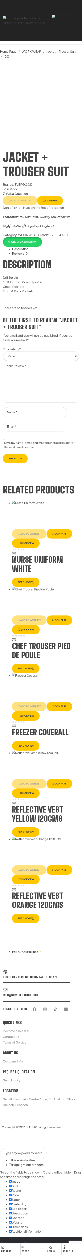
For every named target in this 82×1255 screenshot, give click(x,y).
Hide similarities (23, 1160)
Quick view (27, 543)
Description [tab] (20, 249)
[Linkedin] (66, 1009)
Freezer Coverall (40, 732)
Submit (13, 458)
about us (68, 1251)
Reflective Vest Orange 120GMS (37, 900)
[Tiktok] (55, 1009)
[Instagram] (45, 1009)
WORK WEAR (31, 51)
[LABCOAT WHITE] (12, 56)
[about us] (64, 1247)
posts (25, 1251)
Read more (25, 582)
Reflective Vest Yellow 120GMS (37, 814)
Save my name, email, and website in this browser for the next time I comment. (39, 445)
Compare (51, 200)
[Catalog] (3, 1247)
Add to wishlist (21, 200)
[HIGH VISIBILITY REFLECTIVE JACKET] (1, 56)
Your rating (12, 349)
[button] (22, 241)
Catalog (6, 1251)
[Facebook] (34, 1009)
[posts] (23, 1247)
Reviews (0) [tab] (20, 253)
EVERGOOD (23, 184)
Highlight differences (27, 1165)
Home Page (8, 51)
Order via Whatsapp (24, 241)
